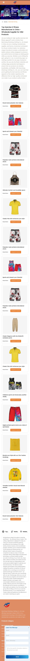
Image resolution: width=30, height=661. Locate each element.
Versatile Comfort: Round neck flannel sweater (14, 486)
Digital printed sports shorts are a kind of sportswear (15, 426)
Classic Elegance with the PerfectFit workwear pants (13, 337)
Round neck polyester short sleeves (13, 103)
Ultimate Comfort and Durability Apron (14, 190)
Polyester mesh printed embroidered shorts (13, 161)
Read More (5, 106)
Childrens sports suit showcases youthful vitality (14, 396)
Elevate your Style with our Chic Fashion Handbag (14, 456)
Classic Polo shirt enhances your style (14, 219)
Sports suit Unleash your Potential (12, 131)
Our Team (4, 649)
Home (5, 22)
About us (4, 644)
